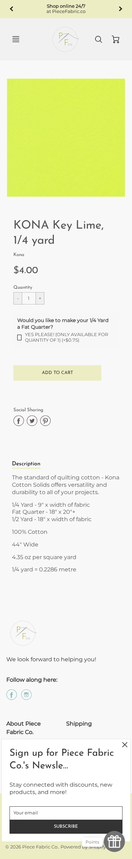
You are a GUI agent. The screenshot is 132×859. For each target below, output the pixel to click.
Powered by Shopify (83, 847)
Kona (18, 255)
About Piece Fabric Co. (23, 727)
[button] (57, 373)
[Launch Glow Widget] (114, 841)
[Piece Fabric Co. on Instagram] (26, 697)
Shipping (79, 723)
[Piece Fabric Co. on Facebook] (11, 697)
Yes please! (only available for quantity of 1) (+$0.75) (66, 337)
